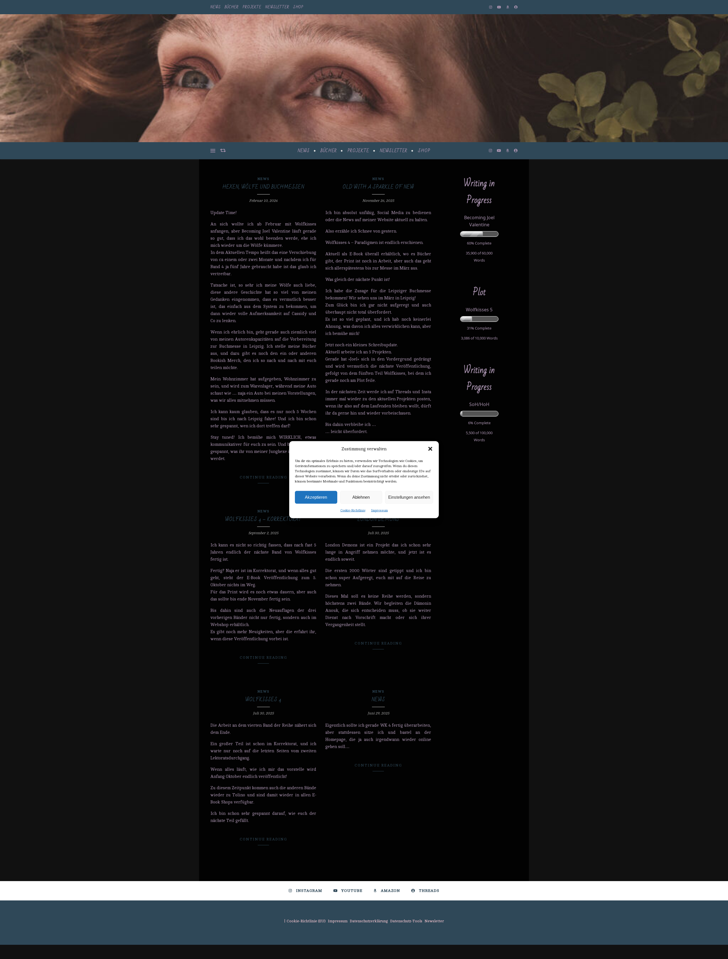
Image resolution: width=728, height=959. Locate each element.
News (215, 7)
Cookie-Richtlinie (352, 510)
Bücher (232, 7)
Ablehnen (361, 497)
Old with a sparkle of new (378, 187)
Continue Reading (263, 477)
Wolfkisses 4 (263, 699)
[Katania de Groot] (364, 78)
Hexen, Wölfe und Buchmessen (263, 187)
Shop (298, 7)
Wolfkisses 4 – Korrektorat (263, 519)
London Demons (378, 519)
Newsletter (277, 7)
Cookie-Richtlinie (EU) (306, 921)
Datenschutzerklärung (369, 921)
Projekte (252, 7)
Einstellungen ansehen (409, 497)
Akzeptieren (316, 497)
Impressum (379, 510)
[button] (430, 449)
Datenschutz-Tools (406, 921)
